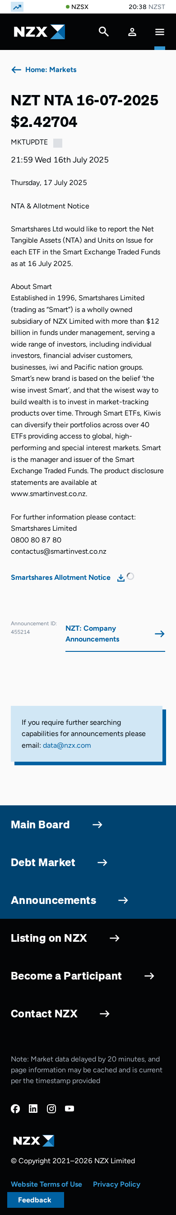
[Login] (132, 32)
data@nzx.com (67, 745)
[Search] (103, 33)
